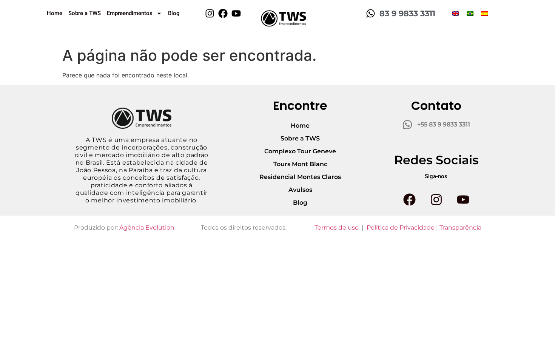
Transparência (460, 227)
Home (54, 13)
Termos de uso (336, 227)
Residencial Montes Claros (300, 176)
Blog (174, 13)
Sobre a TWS (84, 13)
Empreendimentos (130, 13)
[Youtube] (236, 13)
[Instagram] (209, 13)
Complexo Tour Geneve (300, 151)
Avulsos (300, 189)
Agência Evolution (146, 227)
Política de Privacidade (401, 227)
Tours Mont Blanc (300, 164)
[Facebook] (223, 13)
